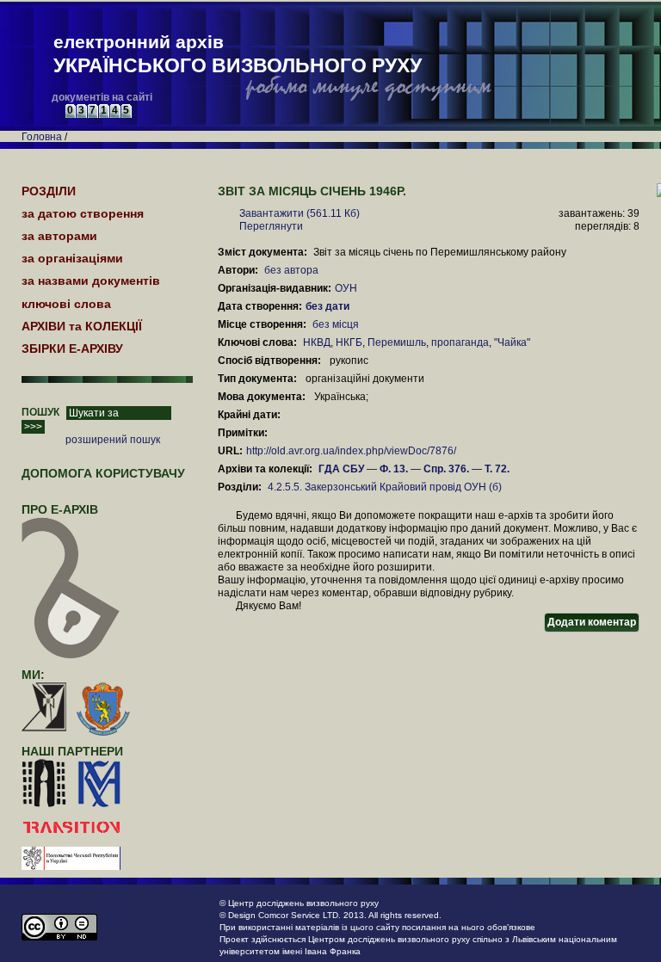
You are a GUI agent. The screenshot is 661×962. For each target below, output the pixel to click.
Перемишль (397, 342)
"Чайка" (512, 342)
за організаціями (72, 258)
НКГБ (349, 342)
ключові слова (66, 304)
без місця (335, 324)
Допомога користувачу (103, 473)
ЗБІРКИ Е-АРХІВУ (72, 348)
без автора (291, 270)
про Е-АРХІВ (60, 509)
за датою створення (83, 213)
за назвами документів (91, 280)
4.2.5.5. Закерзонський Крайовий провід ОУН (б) (385, 487)
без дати (329, 306)
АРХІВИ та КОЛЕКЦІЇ (82, 326)
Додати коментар (591, 622)
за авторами (59, 236)
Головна (42, 137)
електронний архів (237, 54)
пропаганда (460, 342)
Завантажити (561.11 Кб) (299, 213)
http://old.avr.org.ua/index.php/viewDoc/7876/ (351, 451)
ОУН (346, 288)
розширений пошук (112, 440)
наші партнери (72, 751)
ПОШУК (40, 412)
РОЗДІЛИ (49, 191)
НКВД (316, 342)
